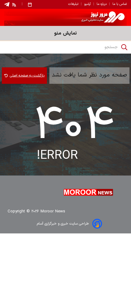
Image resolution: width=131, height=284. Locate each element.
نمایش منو (65, 33)
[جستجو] (124, 47)
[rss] (14, 4)
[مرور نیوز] (65, 17)
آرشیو (87, 4)
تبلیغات (73, 4)
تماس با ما (119, 4)
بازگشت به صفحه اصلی (27, 75)
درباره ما (102, 4)
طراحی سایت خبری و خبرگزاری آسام (63, 223)
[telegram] (6, 4)
